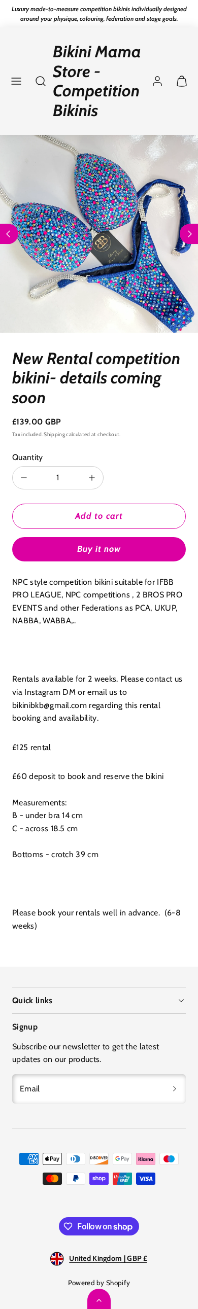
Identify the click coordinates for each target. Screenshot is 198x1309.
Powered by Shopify (99, 1283)
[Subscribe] (174, 1089)
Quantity (27, 457)
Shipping (54, 434)
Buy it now (99, 549)
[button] (16, 81)
